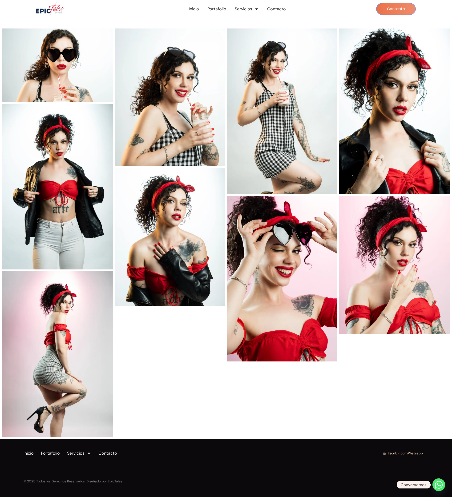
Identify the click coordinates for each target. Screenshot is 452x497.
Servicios (243, 9)
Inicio (194, 9)
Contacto (276, 9)
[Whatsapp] (438, 484)
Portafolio (216, 9)
